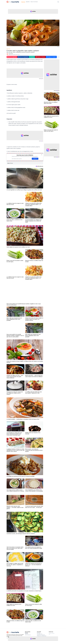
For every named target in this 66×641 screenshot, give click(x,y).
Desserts (26, 633)
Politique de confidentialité (41, 635)
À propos (38, 632)
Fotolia (58, 46)
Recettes (26, 632)
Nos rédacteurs (39, 633)
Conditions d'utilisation (41, 634)
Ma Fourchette (11, 53)
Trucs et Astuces (28, 634)
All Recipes (11, 163)
